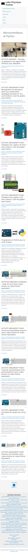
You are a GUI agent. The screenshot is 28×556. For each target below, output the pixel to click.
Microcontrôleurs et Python (9, 8)
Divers (4, 20)
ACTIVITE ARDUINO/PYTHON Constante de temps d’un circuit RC (13, 412)
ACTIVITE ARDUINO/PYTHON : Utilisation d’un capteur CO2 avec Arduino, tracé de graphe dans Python (13, 198)
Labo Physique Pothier (13, 3)
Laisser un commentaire (6, 100)
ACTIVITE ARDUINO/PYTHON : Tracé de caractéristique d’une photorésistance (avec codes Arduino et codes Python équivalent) (13, 372)
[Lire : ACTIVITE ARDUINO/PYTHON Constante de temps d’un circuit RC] (14, 403)
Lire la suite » (4, 82)
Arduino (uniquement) (6, 66)
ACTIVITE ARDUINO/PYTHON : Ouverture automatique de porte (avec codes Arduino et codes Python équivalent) (13, 331)
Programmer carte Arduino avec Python (10, 246)
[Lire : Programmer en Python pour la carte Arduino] (14, 232)
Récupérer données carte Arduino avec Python (11, 152)
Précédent (14, 482)
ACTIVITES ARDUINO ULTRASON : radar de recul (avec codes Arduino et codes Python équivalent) (13, 285)
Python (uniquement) (14, 542)
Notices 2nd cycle (7, 11)
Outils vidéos (5, 14)
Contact (4, 22)
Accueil (4, 17)
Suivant (14, 487)
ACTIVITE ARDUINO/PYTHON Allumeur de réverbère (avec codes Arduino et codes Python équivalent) (13, 455)
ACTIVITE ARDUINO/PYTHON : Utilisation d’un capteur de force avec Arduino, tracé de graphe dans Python (13, 146)
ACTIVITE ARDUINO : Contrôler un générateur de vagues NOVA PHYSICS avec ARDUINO (13, 61)
